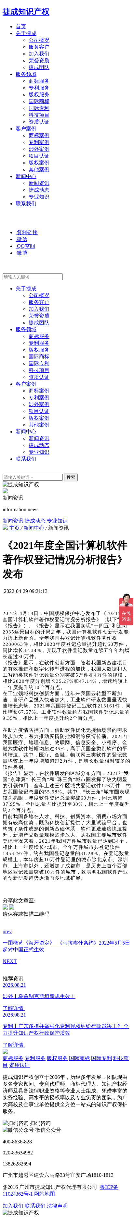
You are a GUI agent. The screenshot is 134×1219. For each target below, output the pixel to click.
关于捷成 (26, 33)
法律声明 (57, 1206)
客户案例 (26, 128)
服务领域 (26, 74)
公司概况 (39, 40)
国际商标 (39, 101)
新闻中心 (26, 176)
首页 (21, 26)
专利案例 (39, 142)
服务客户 (39, 47)
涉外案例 (39, 149)
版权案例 (39, 162)
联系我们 (26, 203)
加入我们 (39, 53)
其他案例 (39, 169)
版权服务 (39, 94)
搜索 (71, 477)
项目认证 (39, 156)
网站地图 (44, 1194)
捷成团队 (39, 67)
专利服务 (39, 88)
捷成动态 (39, 190)
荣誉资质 (39, 60)
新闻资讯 (39, 183)
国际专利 (39, 108)
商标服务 (39, 81)
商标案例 (39, 135)
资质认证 (39, 122)
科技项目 (39, 115)
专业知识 (39, 196)
